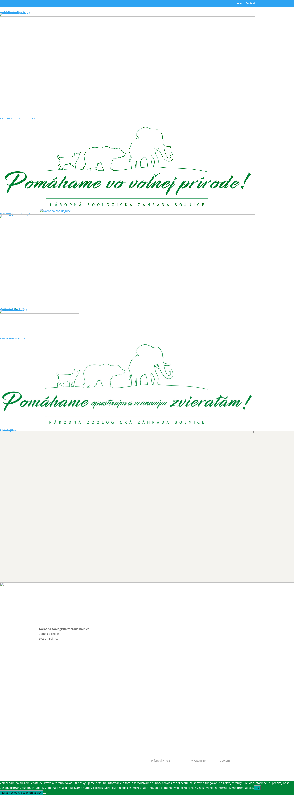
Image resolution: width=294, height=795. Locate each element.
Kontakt (250, 3)
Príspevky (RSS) (161, 760)
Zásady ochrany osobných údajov (67, 696)
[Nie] (44, 793)
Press (239, 3)
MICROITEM (199, 760)
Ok (257, 788)
